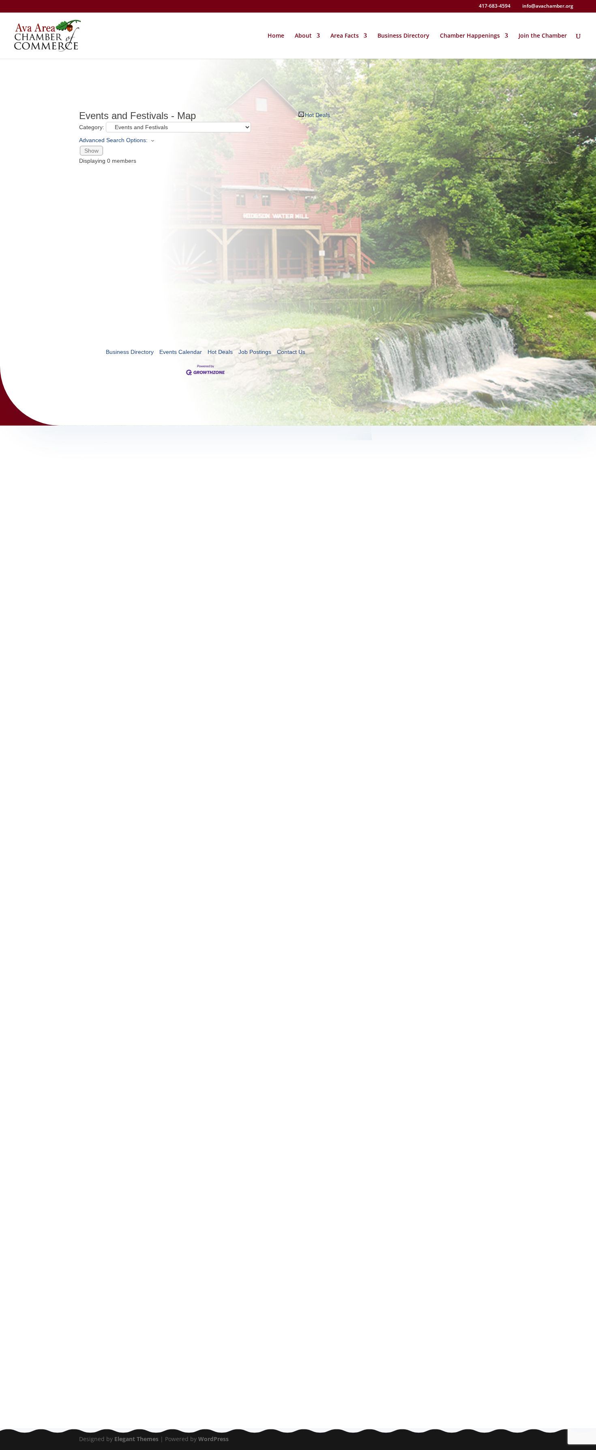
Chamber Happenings (470, 36)
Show (91, 150)
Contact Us (291, 352)
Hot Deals (317, 114)
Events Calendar (180, 352)
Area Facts (344, 36)
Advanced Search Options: (113, 140)
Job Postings (254, 352)
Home (276, 36)
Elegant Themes (136, 1439)
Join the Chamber (543, 36)
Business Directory (403, 36)
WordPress (213, 1439)
